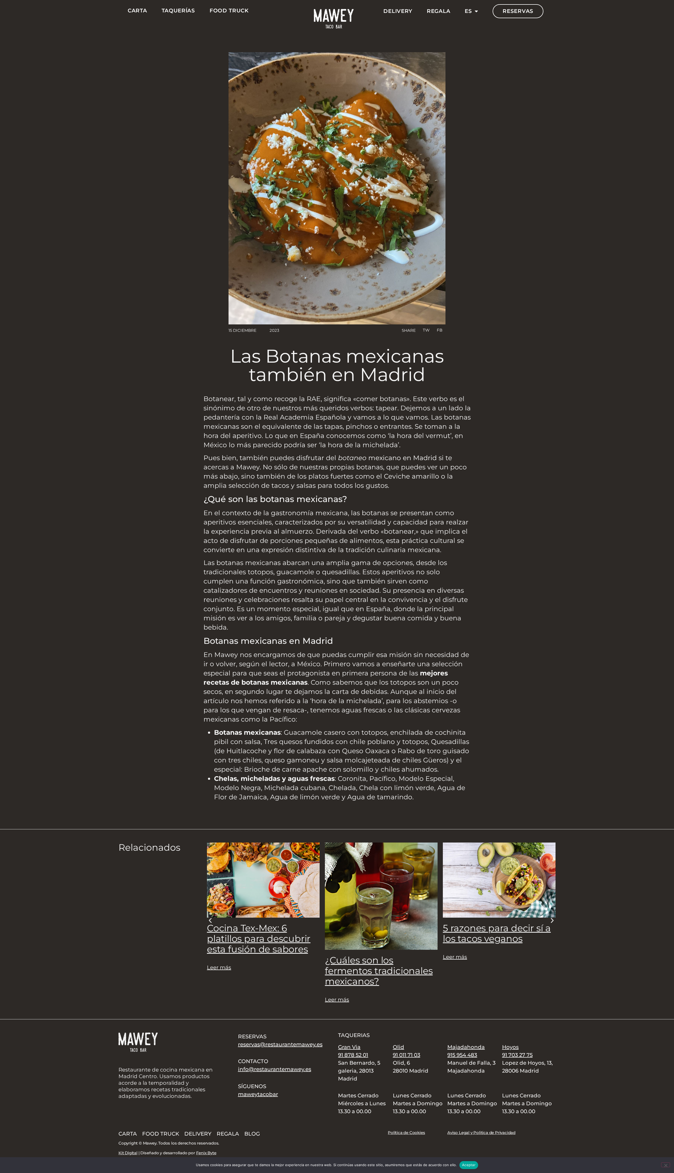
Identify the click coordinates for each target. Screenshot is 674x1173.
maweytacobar (258, 1094)
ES (468, 11)
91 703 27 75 (517, 1055)
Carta (137, 10)
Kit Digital (127, 1152)
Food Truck (229, 10)
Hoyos (510, 1047)
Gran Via (349, 1047)
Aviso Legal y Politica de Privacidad (481, 1132)
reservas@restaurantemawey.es (280, 1044)
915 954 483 (462, 1055)
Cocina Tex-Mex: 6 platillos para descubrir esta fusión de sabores (258, 938)
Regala (438, 11)
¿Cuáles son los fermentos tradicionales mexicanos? (379, 971)
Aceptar (468, 1165)
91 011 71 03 (406, 1055)
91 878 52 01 (353, 1055)
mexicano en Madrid (402, 458)
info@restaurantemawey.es (274, 1069)
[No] (665, 1164)
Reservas (518, 11)
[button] (426, 330)
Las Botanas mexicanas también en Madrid (337, 365)
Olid (398, 1047)
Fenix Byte (206, 1152)
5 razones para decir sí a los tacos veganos (497, 933)
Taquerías (178, 10)
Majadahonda (466, 1047)
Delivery (397, 11)
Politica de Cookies (406, 1132)
